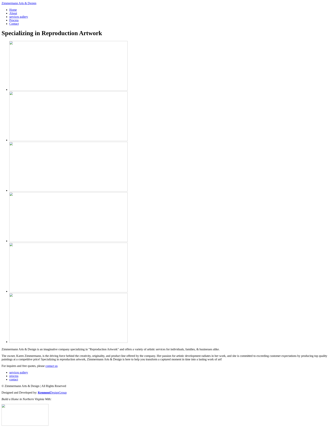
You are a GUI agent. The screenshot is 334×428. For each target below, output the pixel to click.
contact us (51, 366)
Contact (14, 23)
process (13, 376)
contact (13, 379)
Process (14, 20)
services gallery (18, 16)
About (13, 13)
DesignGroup (52, 392)
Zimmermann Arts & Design (19, 3)
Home (13, 9)
